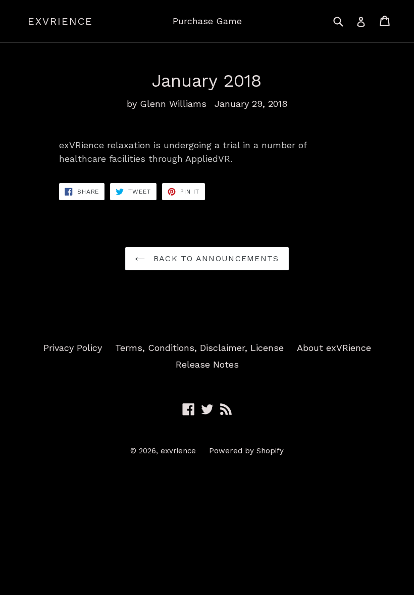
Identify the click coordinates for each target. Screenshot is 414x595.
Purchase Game (207, 21)
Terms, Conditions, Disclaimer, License (199, 347)
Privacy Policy (72, 347)
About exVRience (334, 347)
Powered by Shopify (246, 450)
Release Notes (207, 364)
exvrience (60, 21)
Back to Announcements (214, 258)
